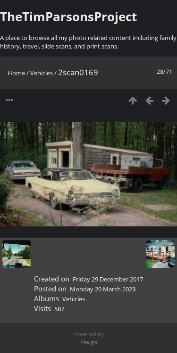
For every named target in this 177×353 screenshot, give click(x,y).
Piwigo (88, 342)
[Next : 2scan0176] (166, 100)
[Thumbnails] (133, 100)
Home (16, 73)
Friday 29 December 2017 (108, 279)
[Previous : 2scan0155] (149, 100)
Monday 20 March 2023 (102, 289)
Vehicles (41, 73)
